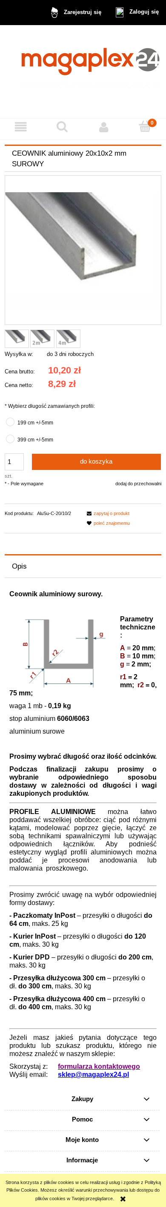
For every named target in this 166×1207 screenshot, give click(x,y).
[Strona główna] (83, 71)
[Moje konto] (104, 127)
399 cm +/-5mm (35, 440)
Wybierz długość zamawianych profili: (50, 406)
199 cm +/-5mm (35, 423)
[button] (21, 127)
